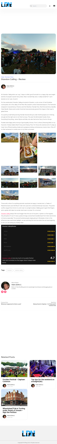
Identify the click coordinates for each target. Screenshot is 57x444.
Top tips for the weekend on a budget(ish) (42, 380)
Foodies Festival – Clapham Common (14, 380)
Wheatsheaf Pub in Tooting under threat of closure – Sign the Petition (14, 410)
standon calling (19, 270)
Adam (2, 77)
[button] (54, 5)
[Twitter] (5, 292)
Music (11, 77)
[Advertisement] (28, 19)
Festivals (7, 77)
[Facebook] (2, 292)
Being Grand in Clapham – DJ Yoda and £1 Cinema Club (44, 304)
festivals (9, 270)
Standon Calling (5, 213)
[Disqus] (28, 330)
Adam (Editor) (10, 86)
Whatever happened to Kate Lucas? (11, 304)
